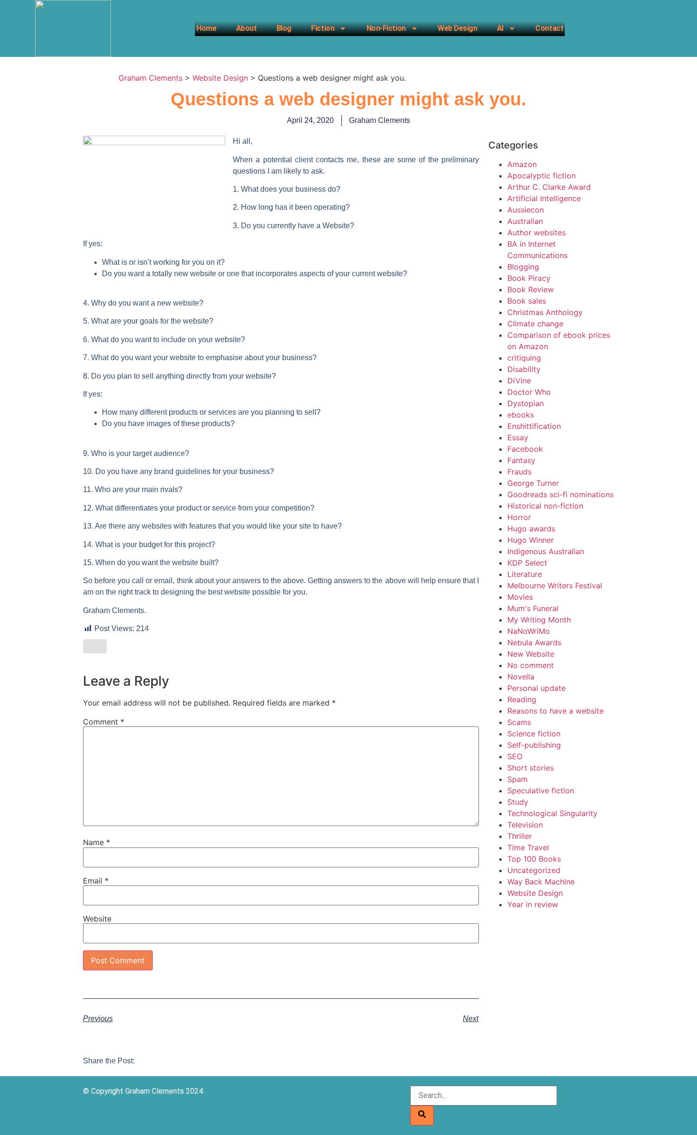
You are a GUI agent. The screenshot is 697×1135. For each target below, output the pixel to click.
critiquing (524, 358)
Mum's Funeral (533, 608)
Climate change (535, 323)
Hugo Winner (530, 540)
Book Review (530, 289)
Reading (521, 699)
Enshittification (534, 426)
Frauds (519, 471)
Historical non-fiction (545, 506)
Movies (520, 597)
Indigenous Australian (545, 551)
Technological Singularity (552, 813)
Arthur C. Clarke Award (549, 187)
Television (525, 824)
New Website (530, 654)
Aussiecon (525, 209)
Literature (524, 574)
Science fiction (533, 733)
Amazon (522, 164)
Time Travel (528, 847)
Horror (519, 517)
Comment (103, 722)
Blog (284, 28)
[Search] (422, 1116)
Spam (517, 779)
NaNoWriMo (528, 631)
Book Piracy (528, 278)
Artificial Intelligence (544, 198)
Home (206, 28)
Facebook (525, 449)
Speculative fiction (540, 790)
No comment (530, 665)
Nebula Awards (534, 642)
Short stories (530, 767)
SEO (515, 756)
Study (517, 802)
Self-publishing (534, 745)
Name (96, 842)
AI (500, 28)
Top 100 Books (534, 859)
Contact (549, 28)
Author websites (536, 232)
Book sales (526, 301)
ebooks (520, 414)
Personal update (536, 688)
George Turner (533, 483)
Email (96, 880)
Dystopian (525, 403)
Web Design (457, 28)
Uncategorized (533, 870)
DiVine (519, 380)
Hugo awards (531, 528)
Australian (525, 221)
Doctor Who (529, 392)
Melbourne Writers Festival (554, 585)
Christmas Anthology (545, 312)
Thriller (519, 836)
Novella (520, 676)
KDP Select (527, 563)
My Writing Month (539, 619)
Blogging (523, 266)
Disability (524, 369)
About (246, 28)
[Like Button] (95, 646)
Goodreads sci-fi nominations (560, 494)
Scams (519, 722)
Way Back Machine (541, 881)
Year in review (532, 904)
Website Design (535, 893)
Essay (517, 437)
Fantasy (521, 460)
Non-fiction (386, 28)
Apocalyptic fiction (541, 175)
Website (97, 918)
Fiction (322, 28)
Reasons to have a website (555, 711)
